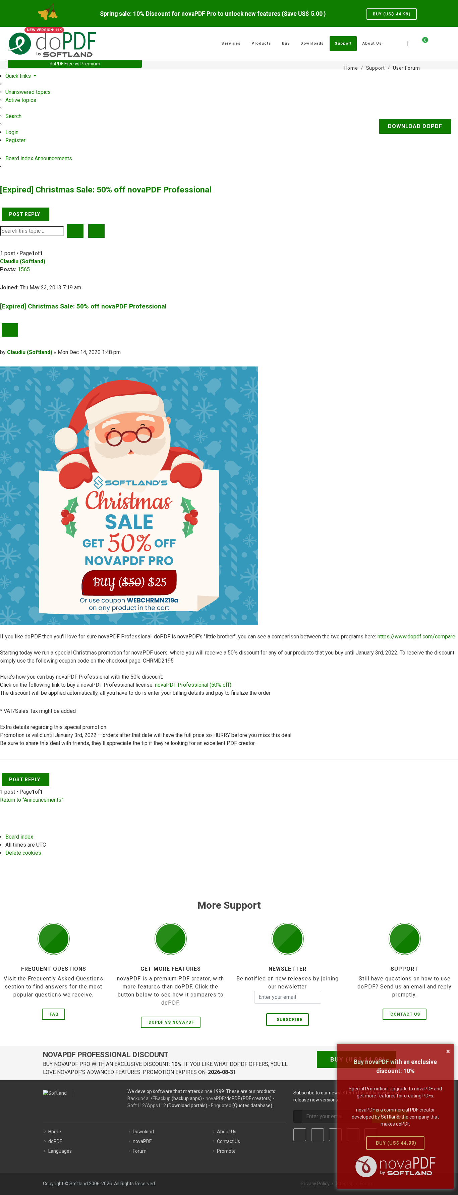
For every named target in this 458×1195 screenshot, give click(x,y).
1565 (24, 269)
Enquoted (221, 1105)
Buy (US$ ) (391, 14)
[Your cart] (421, 42)
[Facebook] (299, 1134)
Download (143, 1131)
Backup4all (139, 1098)
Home (54, 1131)
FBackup (162, 1098)
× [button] (448, 1051)
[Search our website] (443, 42)
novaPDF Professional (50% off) (193, 685)
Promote (226, 1151)
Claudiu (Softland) (22, 261)
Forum (140, 1151)
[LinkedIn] (335, 1134)
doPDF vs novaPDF (171, 1022)
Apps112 (156, 1105)
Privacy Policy (315, 1183)
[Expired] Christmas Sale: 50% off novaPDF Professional (106, 189)
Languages (60, 1151)
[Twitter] (317, 1134)
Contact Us (405, 1014)
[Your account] (432, 41)
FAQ (54, 1014)
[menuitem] (28, 92)
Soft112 (136, 1105)
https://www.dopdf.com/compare (416, 636)
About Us (226, 1131)
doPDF (55, 1141)
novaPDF (215, 1098)
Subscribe (288, 1019)
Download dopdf (415, 126)
